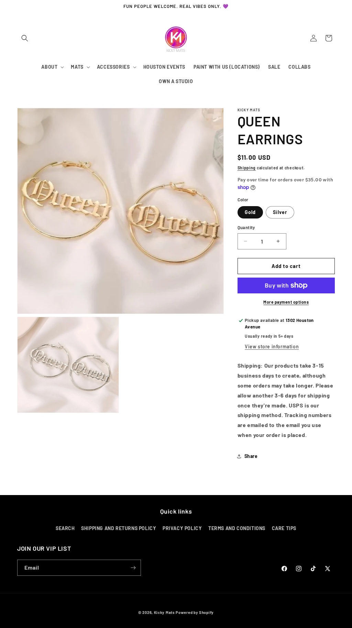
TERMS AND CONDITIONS (236, 528)
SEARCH (65, 528)
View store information (272, 346)
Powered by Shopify (195, 612)
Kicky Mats (164, 612)
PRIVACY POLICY (182, 528)
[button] (24, 38)
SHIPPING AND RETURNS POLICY (118, 528)
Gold (250, 212)
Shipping (247, 167)
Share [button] (251, 456)
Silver (280, 212)
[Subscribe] (133, 568)
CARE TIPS (284, 528)
